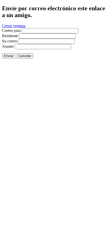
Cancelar (24, 56)
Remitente (10, 36)
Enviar (8, 56)
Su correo (9, 41)
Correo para (11, 30)
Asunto (8, 46)
